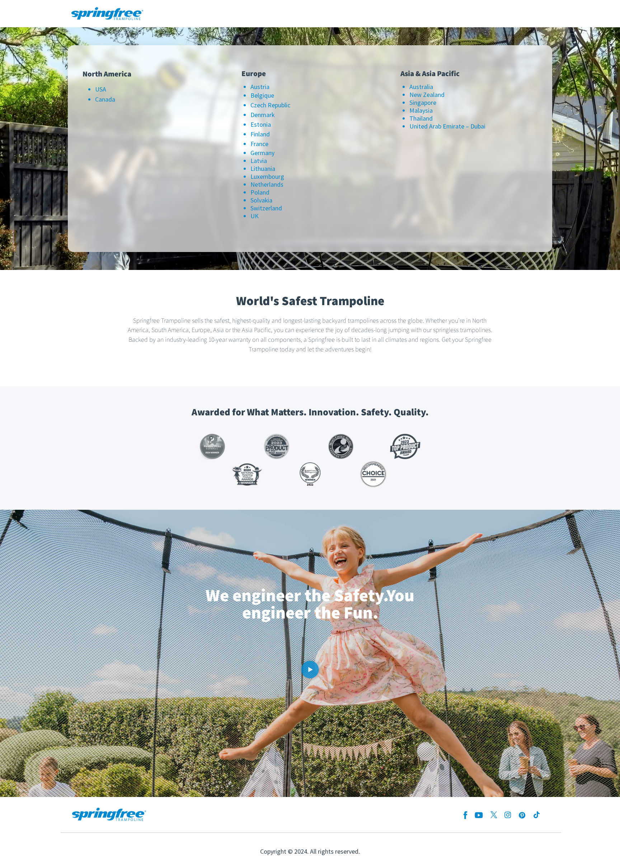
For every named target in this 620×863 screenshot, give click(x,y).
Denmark (262, 115)
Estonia (260, 124)
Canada (105, 99)
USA (100, 89)
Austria (259, 87)
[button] (310, 671)
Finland (260, 134)
